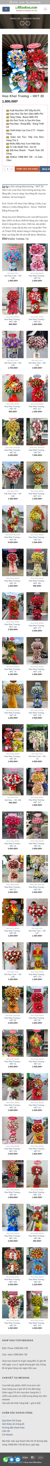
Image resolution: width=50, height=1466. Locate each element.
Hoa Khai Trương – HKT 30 (12, 714)
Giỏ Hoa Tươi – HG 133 (37, 364)
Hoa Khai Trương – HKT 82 (37, 1019)
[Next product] (22, 23)
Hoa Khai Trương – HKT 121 (37, 495)
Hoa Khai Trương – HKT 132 (12, 1280)
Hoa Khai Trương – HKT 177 (37, 627)
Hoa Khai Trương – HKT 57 (12, 888)
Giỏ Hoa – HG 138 (13, 800)
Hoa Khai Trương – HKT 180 (12, 320)
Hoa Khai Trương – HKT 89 (12, 538)
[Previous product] (28, 23)
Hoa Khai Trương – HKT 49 (12, 407)
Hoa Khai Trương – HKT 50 (37, 538)
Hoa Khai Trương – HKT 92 (12, 1019)
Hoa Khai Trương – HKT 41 (12, 1063)
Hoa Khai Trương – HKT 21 (12, 844)
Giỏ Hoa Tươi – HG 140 (12, 975)
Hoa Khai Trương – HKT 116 (12, 625)
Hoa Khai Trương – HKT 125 (37, 1193)
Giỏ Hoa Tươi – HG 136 (12, 364)
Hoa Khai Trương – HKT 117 (37, 407)
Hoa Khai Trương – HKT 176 (37, 714)
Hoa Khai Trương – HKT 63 (12, 1324)
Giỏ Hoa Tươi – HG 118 (12, 495)
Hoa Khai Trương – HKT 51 (37, 277)
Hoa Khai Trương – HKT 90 (37, 888)
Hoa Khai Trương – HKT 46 (37, 844)
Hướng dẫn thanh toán (13, 1427)
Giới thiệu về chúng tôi (13, 1424)
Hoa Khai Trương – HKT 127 (37, 801)
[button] (6, 9)
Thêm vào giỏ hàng (27, 169)
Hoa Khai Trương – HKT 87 (37, 1150)
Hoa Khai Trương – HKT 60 (12, 757)
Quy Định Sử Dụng (11, 1420)
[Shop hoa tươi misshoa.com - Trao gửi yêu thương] (26, 9)
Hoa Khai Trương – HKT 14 (37, 1106)
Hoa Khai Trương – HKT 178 (37, 670)
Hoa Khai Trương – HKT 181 (37, 582)
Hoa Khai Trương (31, 19)
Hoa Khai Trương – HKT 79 (12, 670)
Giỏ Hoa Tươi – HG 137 (37, 932)
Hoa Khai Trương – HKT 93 (12, 451)
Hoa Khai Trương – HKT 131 (12, 1237)
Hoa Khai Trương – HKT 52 (37, 320)
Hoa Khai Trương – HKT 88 (37, 1237)
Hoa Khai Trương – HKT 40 (12, 1106)
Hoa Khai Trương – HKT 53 (12, 582)
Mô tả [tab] (5, 187)
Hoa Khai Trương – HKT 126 (12, 1150)
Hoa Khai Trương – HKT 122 (37, 1324)
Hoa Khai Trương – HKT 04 (12, 1193)
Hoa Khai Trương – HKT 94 (37, 451)
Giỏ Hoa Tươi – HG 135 (12, 277)
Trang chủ (15, 19)
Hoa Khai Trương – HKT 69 (37, 1280)
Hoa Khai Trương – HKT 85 (12, 932)
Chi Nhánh (7, 1434)
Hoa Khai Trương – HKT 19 (37, 1063)
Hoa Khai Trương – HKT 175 (37, 975)
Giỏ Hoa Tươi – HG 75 (37, 757)
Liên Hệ (6, 1431)
